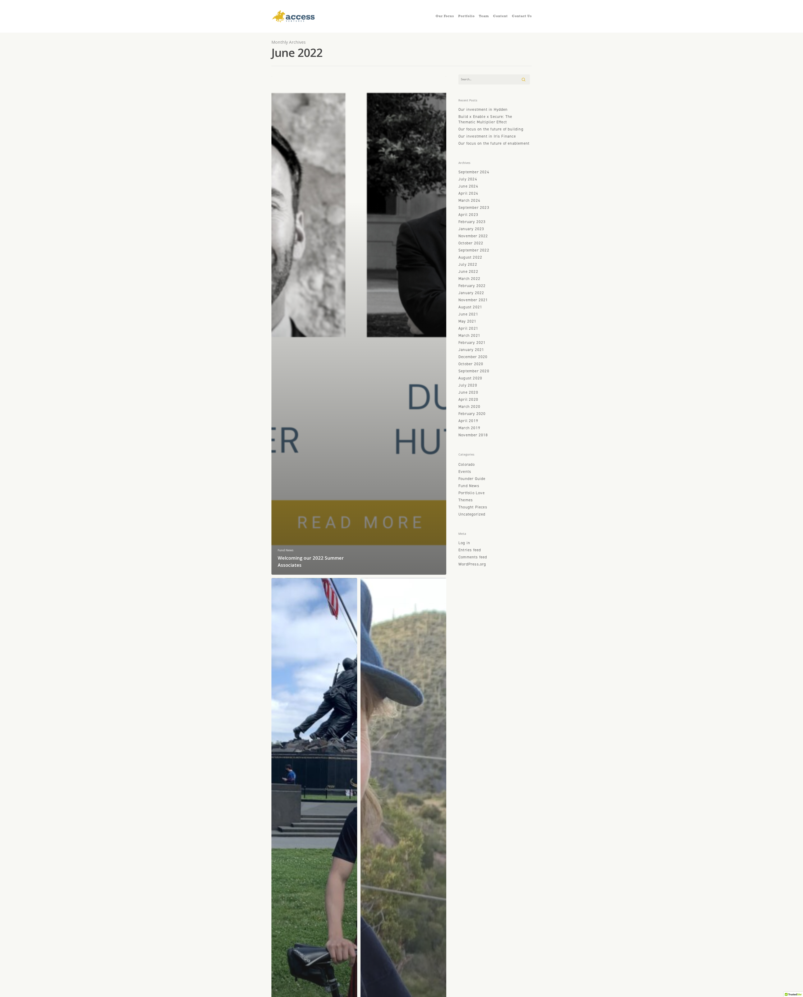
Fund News (285, 550)
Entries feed (469, 550)
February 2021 (472, 342)
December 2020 (472, 356)
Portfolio (466, 16)
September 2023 (473, 207)
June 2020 (468, 392)
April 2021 (468, 328)
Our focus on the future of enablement (493, 143)
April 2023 (468, 214)
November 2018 (473, 435)
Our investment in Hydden (483, 109)
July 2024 (467, 179)
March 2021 (469, 335)
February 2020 (472, 413)
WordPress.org (472, 564)
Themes (465, 500)
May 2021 (467, 321)
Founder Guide (471, 478)
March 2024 (469, 200)
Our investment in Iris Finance (487, 136)
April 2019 (468, 420)
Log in (464, 542)
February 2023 (472, 221)
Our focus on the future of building (490, 129)
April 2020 (468, 399)
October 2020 (470, 363)
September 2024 (473, 172)
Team (484, 16)
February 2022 (472, 285)
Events (464, 471)
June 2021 (468, 314)
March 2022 (469, 278)
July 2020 (467, 385)
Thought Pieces (472, 507)
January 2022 (471, 292)
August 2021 (470, 307)
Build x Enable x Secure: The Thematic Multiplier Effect (485, 119)
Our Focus (445, 16)
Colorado (466, 464)
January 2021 (471, 349)
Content (500, 16)
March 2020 (469, 406)
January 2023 (471, 228)
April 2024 (468, 193)
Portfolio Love (471, 492)
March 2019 (469, 427)
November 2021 (473, 300)
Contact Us (522, 16)
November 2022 (473, 236)
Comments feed (472, 557)
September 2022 (473, 250)
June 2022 (468, 271)
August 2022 (470, 257)
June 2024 (468, 186)
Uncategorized (471, 514)
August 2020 (470, 378)
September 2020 (473, 371)
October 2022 (470, 243)
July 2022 (467, 264)
